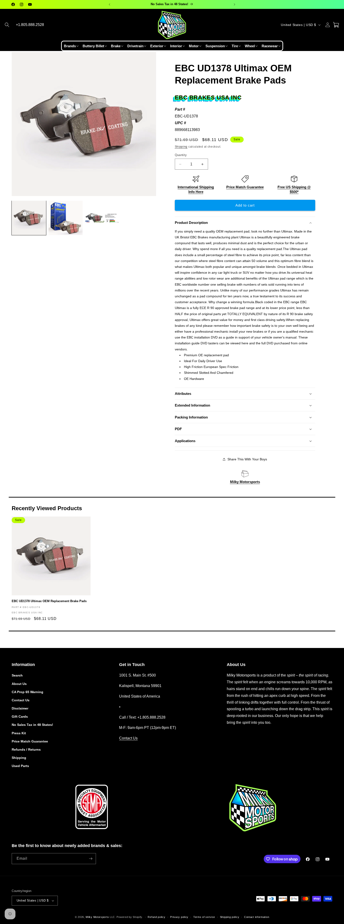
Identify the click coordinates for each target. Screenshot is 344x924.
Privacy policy (179, 916)
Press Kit (19, 733)
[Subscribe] (90, 858)
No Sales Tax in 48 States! (32, 725)
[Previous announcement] (109, 4)
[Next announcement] (234, 4)
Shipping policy (229, 916)
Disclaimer (20, 708)
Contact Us (20, 700)
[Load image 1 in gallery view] (29, 218)
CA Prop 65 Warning (27, 692)
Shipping (181, 146)
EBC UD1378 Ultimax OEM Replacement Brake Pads (49, 601)
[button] (7, 25)
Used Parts (20, 766)
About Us (19, 683)
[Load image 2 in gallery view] (65, 218)
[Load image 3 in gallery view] (102, 218)
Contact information (256, 916)
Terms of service (204, 916)
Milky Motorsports (245, 482)
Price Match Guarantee (245, 187)
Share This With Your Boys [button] (247, 459)
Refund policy (156, 916)
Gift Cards (20, 716)
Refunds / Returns (26, 749)
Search (17, 675)
